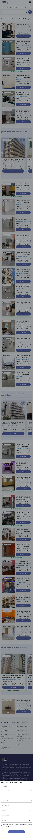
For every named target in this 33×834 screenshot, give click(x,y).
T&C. (9, 826)
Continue (16, 831)
